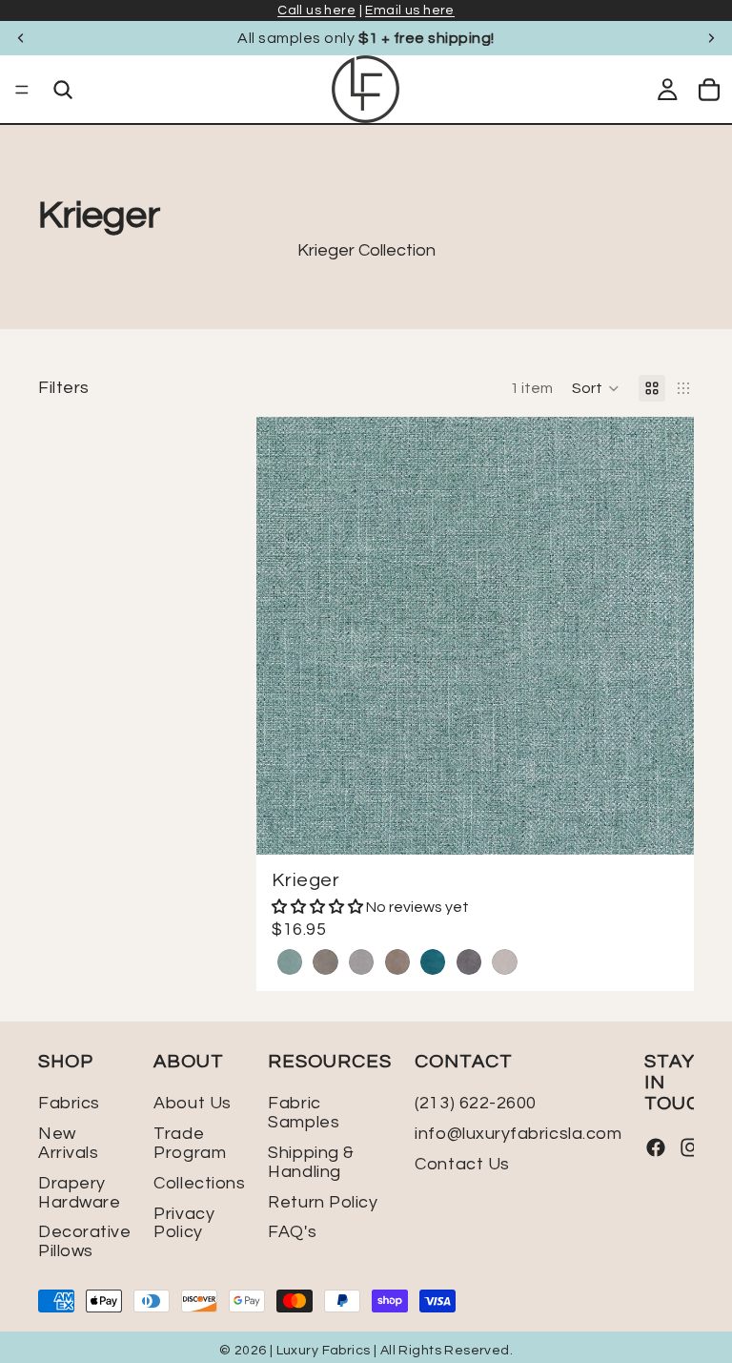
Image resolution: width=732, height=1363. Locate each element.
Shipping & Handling (311, 1162)
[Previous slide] (21, 38)
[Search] (63, 90)
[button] (596, 388)
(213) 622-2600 (476, 1104)
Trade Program (189, 1143)
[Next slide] (711, 38)
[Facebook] (655, 1148)
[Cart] (709, 90)
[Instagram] (690, 1148)
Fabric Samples (303, 1113)
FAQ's (292, 1233)
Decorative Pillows (84, 1242)
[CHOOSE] (664, 826)
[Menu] (22, 90)
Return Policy (322, 1202)
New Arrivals (68, 1143)
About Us (192, 1104)
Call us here (316, 10)
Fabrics (69, 1104)
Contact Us (462, 1164)
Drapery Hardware (79, 1192)
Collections (199, 1183)
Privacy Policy (183, 1223)
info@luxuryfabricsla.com (518, 1134)
